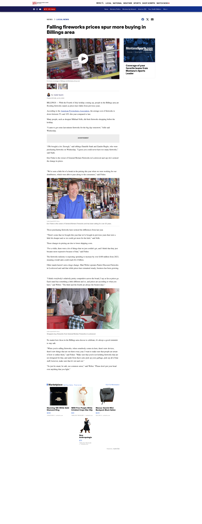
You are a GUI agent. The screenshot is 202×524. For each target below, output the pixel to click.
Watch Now (162, 3)
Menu (99, 3)
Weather (127, 3)
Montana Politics (115, 9)
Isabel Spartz (58, 95)
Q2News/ (34, 9)
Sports (137, 3)
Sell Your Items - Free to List (72, 385)
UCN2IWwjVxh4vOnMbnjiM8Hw (40, 9)
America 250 (142, 9)
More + (165, 9)
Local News (62, 19)
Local (108, 3)
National (117, 3)
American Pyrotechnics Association (75, 111)
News (106, 9)
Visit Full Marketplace (112, 384)
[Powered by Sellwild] (116, 448)
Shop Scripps (148, 3)
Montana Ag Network (129, 9)
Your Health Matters (154, 9)
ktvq (37, 9)
